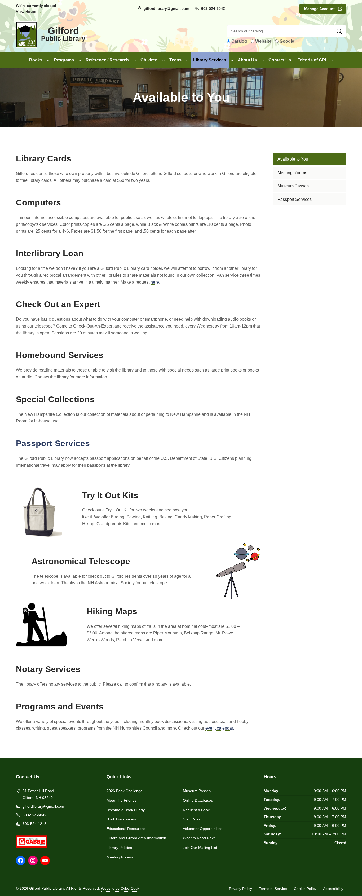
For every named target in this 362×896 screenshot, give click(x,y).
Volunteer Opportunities (202, 829)
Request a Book (196, 810)
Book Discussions (121, 819)
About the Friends (121, 800)
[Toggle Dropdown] (48, 60)
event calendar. (219, 728)
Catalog (239, 41)
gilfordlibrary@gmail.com (166, 8)
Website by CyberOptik (120, 888)
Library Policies (119, 847)
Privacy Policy (240, 888)
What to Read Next (199, 838)
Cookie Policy (305, 888)
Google (287, 41)
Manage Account (319, 9)
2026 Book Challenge (125, 791)
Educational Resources (126, 829)
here (155, 282)
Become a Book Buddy (126, 810)
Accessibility (333, 888)
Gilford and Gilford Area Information (136, 838)
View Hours (26, 12)
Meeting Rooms (120, 857)
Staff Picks (191, 819)
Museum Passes (197, 791)
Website (263, 41)
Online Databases (198, 800)
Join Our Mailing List (200, 847)
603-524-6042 (213, 8)
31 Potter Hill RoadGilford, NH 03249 (38, 794)
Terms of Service (273, 888)
